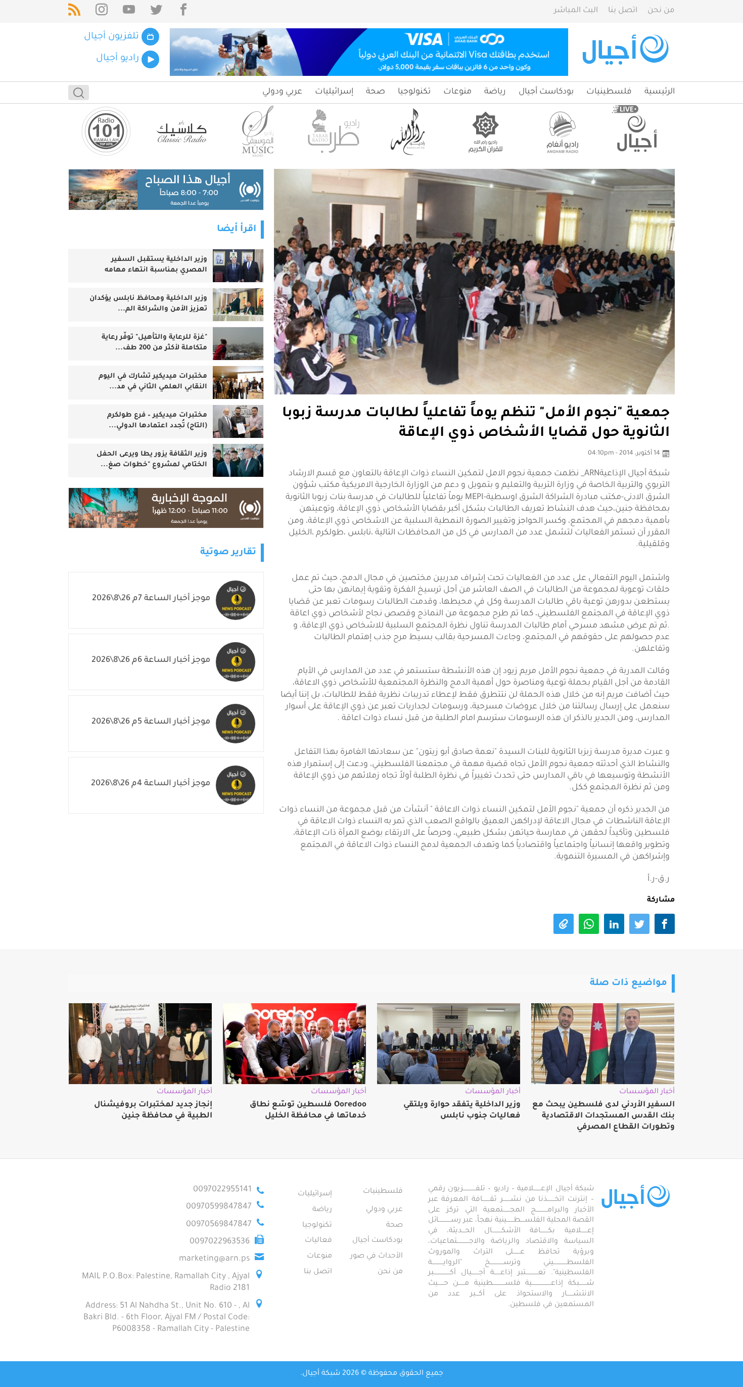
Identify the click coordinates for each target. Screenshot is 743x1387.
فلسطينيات (609, 92)
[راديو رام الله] (409, 131)
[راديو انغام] (561, 131)
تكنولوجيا (414, 92)
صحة (375, 92)
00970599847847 (219, 1207)
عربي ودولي (282, 92)
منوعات (457, 92)
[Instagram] (102, 11)
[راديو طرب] (333, 131)
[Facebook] (183, 11)
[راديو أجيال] (636, 131)
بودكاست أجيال (546, 92)
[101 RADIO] (106, 131)
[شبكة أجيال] (627, 52)
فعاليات (318, 1241)
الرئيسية (659, 92)
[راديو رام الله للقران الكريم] (485, 131)
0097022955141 (222, 1189)
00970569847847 (219, 1224)
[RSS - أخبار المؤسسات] (74, 11)
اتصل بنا (622, 11)
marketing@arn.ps (214, 1259)
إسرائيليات (334, 92)
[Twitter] (156, 11)
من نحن (661, 11)
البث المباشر (576, 11)
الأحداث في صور (376, 1256)
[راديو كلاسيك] (182, 131)
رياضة (495, 92)
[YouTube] (129, 11)
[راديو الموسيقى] (257, 131)
